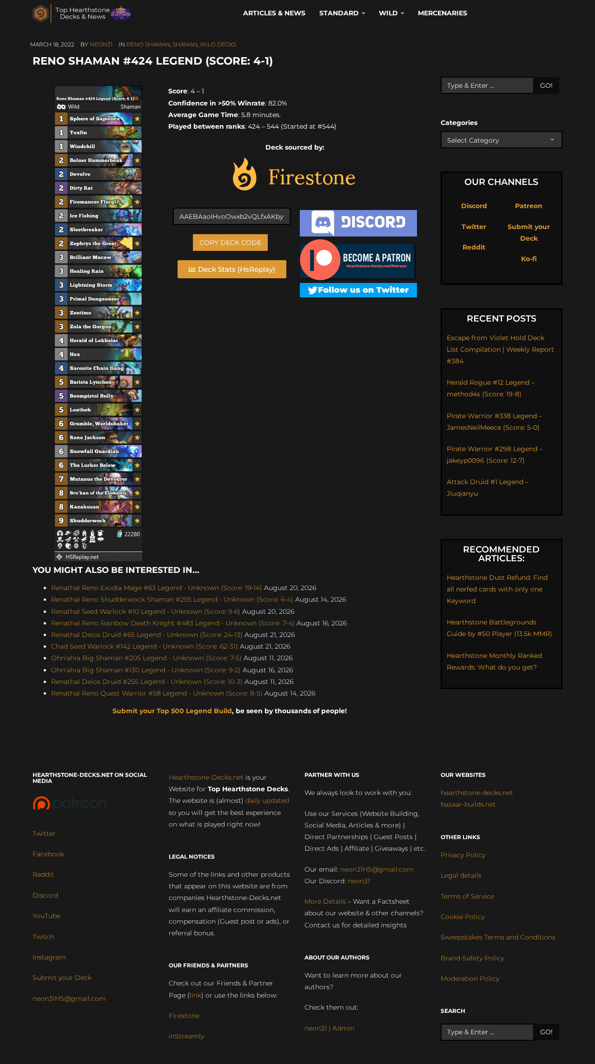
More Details (325, 901)
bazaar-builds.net (468, 804)
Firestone (184, 1015)
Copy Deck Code (230, 242)
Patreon (528, 206)
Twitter (474, 227)
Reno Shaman (148, 44)
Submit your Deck (62, 977)
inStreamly (186, 1036)
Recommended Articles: (501, 554)
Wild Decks (218, 44)
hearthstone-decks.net (477, 792)
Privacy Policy (463, 855)
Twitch (43, 937)
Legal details (461, 875)
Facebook (48, 854)
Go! (546, 85)
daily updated (267, 800)
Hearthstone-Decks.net (206, 777)
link (195, 995)
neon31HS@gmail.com (69, 998)
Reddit (474, 247)
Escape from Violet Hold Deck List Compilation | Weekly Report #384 (500, 349)
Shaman (185, 44)
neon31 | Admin (329, 1028)
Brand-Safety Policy (472, 958)
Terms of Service (467, 896)
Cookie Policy (462, 917)
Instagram (49, 957)
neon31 (101, 44)
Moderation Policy (470, 978)
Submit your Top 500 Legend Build (172, 711)
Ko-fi (529, 259)
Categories (459, 122)
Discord (474, 206)
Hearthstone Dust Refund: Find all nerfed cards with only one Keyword (497, 589)
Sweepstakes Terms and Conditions (498, 937)
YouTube (46, 916)
